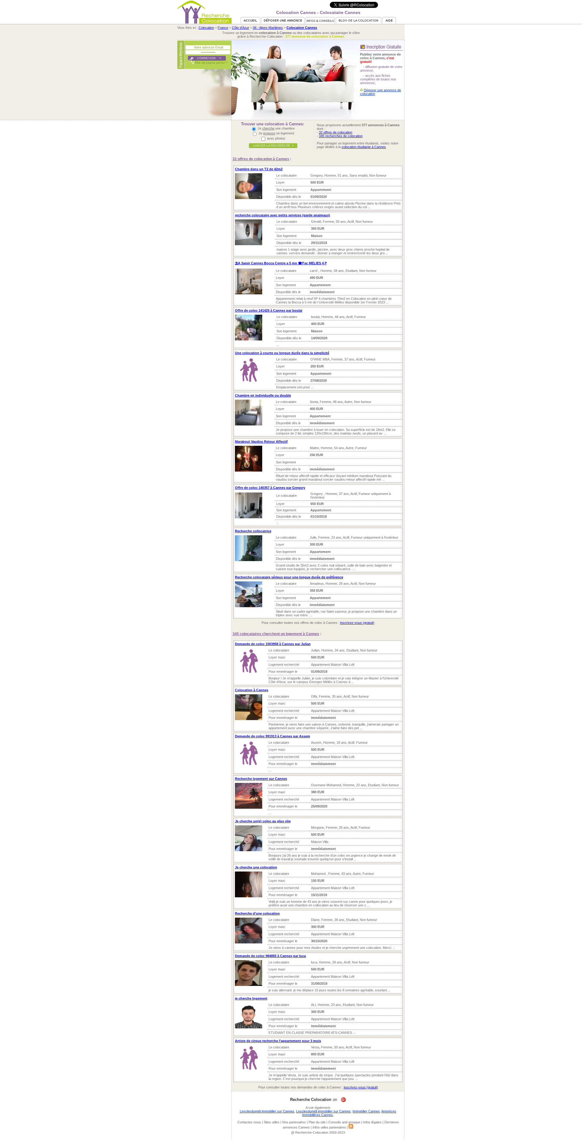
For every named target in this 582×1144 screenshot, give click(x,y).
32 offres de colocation (335, 132)
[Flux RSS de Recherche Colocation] (351, 1127)
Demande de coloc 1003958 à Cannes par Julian (273, 644)
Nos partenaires (294, 1122)
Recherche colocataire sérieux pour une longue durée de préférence (289, 577)
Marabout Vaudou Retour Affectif (261, 441)
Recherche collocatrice (253, 531)
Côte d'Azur (240, 27)
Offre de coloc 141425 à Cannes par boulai (268, 310)
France (223, 27)
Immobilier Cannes (366, 1111)
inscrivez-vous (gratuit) (357, 622)
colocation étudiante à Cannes (364, 147)
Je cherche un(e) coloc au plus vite (263, 821)
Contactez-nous (249, 1122)
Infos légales (372, 1122)
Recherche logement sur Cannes (261, 778)
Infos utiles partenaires (329, 1127)
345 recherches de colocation (341, 136)
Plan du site (317, 1122)
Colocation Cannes (301, 27)
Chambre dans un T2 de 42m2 (259, 169)
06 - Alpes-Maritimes (268, 27)
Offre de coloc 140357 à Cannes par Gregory (270, 487)
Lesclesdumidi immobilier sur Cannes (267, 1111)
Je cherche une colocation (256, 867)
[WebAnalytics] (291, 1142)
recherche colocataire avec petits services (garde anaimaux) (282, 215)
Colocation (206, 27)
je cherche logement (251, 998)
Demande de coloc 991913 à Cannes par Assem (272, 736)
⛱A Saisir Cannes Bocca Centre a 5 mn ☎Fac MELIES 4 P (281, 263)
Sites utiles (271, 1122)
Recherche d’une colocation (257, 913)
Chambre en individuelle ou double (263, 395)
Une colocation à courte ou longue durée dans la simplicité (282, 353)
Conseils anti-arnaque (344, 1122)
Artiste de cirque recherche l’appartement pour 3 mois (278, 1041)
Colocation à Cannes (251, 690)
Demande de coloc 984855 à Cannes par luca (270, 956)
